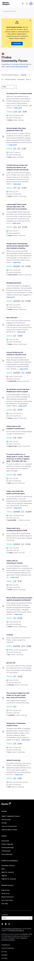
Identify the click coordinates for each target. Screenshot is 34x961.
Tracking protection (22, 782)
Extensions (19, 413)
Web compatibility (21, 650)
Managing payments (13, 283)
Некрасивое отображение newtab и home (16, 724)
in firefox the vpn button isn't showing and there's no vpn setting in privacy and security (17, 167)
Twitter (4, 823)
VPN (17, 191)
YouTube (5, 924)
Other (17, 548)
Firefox (10, 115)
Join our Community (9, 826)
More (28, 79)
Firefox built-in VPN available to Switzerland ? (15, 427)
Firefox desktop (7, 844)
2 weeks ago (20, 787)
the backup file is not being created (19, 93)
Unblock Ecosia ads (13, 760)
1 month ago (21, 235)
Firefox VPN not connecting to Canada (14, 562)
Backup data (20, 115)
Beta (3, 869)
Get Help (5, 904)
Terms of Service (8, 948)
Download (5, 841)
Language (5, 914)
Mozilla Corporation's (13, 929)
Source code (6, 819)
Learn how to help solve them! (17, 66)
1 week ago (20, 157)
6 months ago (27, 275)
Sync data (19, 376)
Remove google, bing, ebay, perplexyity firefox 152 (16, 129)
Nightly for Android (9, 879)
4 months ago (22, 196)
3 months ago (20, 483)
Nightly (4, 875)
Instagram (9, 924)
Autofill (18, 305)
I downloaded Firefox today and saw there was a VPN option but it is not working (16, 207)
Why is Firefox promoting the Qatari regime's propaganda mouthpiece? (19, 599)
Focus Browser (7, 854)
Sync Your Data (7, 900)
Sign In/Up (5, 890)
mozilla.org (6, 945)
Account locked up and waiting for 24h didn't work (16, 353)
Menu (26, 3)
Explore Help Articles (9, 830)
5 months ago (22, 626)
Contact (4, 958)
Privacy (4, 951)
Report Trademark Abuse (11, 816)
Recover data (20, 515)
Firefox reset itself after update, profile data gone (15, 492)
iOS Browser (6, 851)
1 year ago (26, 520)
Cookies (4, 955)
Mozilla (6, 804)
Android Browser (8, 847)
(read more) (18, 108)
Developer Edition (8, 865)
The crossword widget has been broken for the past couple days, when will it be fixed (17, 695)
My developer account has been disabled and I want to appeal (17, 390)
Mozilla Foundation (17, 930)
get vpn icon (10, 663)
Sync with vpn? (12, 318)
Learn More (17, 43)
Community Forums (9, 11)
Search (22, 3)
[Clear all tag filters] (29, 75)
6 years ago (25, 381)
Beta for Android (8, 872)
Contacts (9, 635)
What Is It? (6, 893)
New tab (18, 270)
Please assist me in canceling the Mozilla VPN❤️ (16, 529)
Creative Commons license (14, 939)
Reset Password (7, 897)
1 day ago (21, 120)
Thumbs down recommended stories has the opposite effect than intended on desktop (17, 246)
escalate (23, 75)
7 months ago (22, 309)
